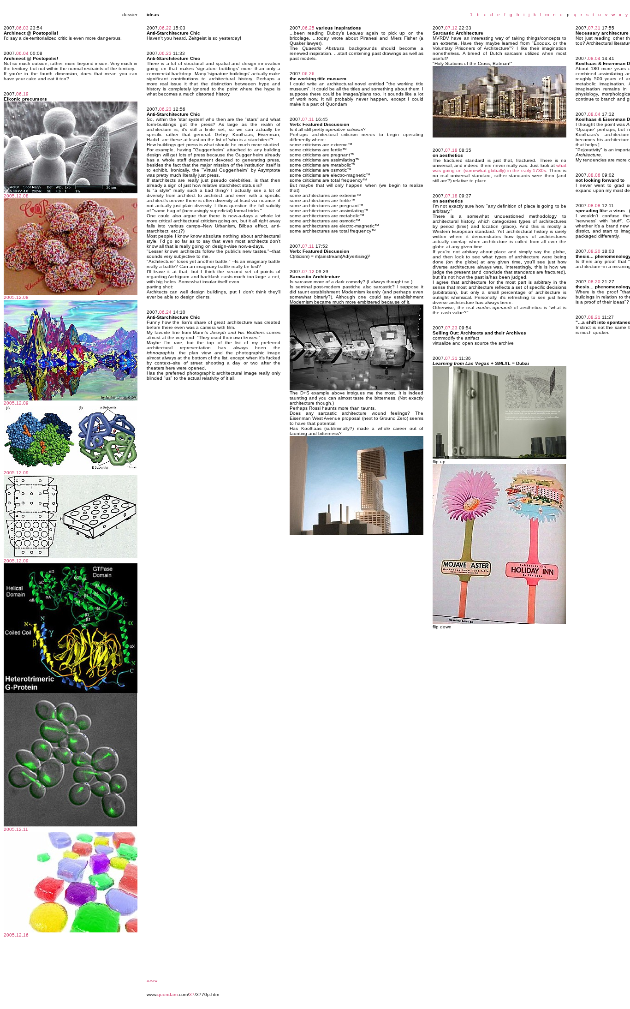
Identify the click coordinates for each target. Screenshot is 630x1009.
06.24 (165, 312)
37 (192, 994)
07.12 (308, 271)
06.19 (22, 93)
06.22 (165, 27)
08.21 (594, 317)
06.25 (308, 27)
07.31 (451, 358)
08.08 (594, 205)
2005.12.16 (16, 934)
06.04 (22, 53)
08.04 (594, 58)
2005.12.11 (16, 829)
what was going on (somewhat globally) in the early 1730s (499, 168)
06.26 (308, 73)
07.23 (451, 327)
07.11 (308, 119)
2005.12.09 (16, 403)
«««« (152, 981)
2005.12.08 (16, 195)
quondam (167, 994)
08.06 (594, 175)
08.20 (594, 251)
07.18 (451, 150)
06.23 (165, 53)
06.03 (22, 27)
